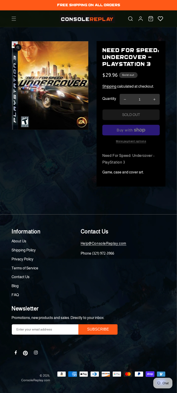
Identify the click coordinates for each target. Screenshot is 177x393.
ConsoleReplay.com (35, 380)
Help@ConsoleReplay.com (103, 243)
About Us (19, 241)
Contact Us (21, 277)
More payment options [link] (131, 141)
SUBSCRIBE (98, 329)
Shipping (109, 86)
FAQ (15, 295)
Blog (15, 286)
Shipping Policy (24, 250)
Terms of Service (25, 268)
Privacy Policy (22, 259)
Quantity (109, 99)
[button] (14, 19)
